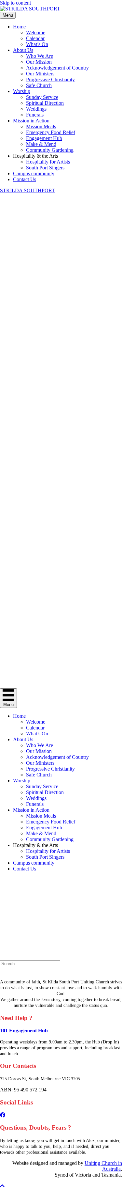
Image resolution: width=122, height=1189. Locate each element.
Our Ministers (40, 73)
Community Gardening (50, 150)
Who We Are (39, 56)
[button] (2, 1186)
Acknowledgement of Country (57, 67)
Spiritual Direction (45, 103)
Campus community (33, 173)
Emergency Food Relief (50, 132)
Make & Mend (41, 144)
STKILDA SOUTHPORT (27, 190)
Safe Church (39, 85)
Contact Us (24, 179)
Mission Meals (41, 126)
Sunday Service (42, 97)
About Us (23, 50)
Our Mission (39, 62)
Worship (21, 91)
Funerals (35, 114)
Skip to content (15, 3)
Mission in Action (31, 120)
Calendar (35, 38)
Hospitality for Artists (48, 161)
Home (19, 26)
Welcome (35, 32)
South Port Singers (45, 167)
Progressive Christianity (50, 79)
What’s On (37, 44)
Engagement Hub (44, 138)
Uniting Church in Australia (103, 1166)
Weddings (36, 109)
